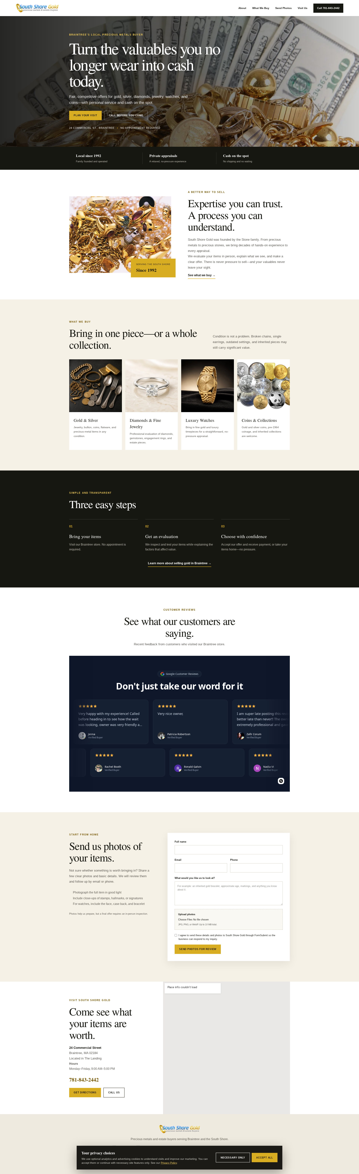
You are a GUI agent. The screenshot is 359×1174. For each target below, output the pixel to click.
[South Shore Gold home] (37, 8)
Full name (180, 841)
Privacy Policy (169, 1162)
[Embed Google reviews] (281, 781)
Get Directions (85, 1092)
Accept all (264, 1157)
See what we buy (201, 275)
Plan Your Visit (85, 115)
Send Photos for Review (197, 949)
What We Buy (260, 8)
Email (178, 859)
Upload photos (197, 919)
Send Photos (283, 8)
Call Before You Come (126, 115)
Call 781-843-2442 (328, 8)
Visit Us (302, 8)
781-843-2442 (84, 1079)
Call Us (114, 1092)
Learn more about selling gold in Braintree (179, 563)
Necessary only (233, 1157)
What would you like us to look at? (195, 878)
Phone (234, 859)
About (242, 8)
